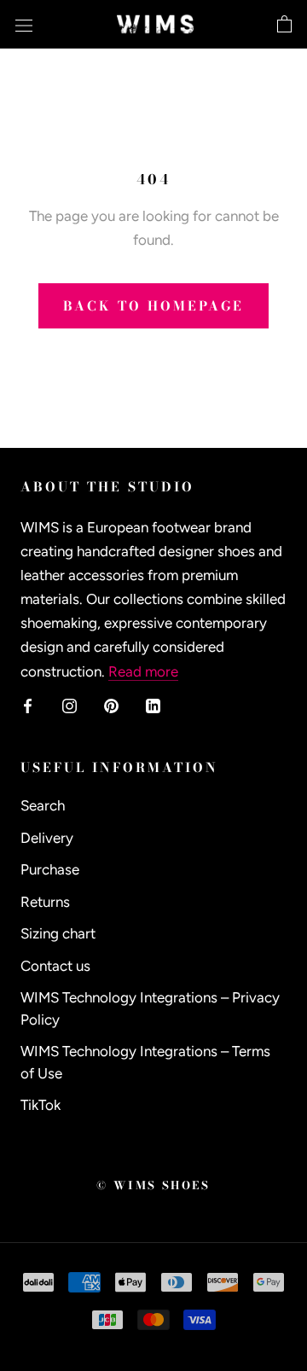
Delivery (46, 837)
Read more (143, 671)
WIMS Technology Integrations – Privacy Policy (150, 1008)
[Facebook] (27, 705)
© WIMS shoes (153, 1185)
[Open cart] (284, 24)
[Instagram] (69, 705)
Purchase (49, 869)
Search (42, 805)
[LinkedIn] (153, 705)
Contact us (55, 965)
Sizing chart (58, 933)
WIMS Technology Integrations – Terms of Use (145, 1062)
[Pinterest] (111, 705)
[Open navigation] (23, 24)
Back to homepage (153, 306)
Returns (45, 901)
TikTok (40, 1104)
